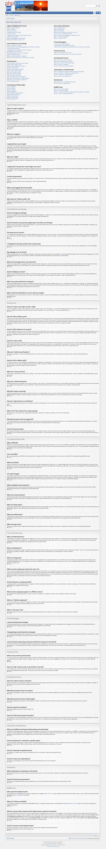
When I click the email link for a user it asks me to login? (20, 57)
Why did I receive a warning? (14, 75)
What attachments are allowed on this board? (65, 81)
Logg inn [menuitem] (97, 13)
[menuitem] (94, 13)
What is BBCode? (11, 86)
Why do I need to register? (13, 27)
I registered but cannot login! (14, 32)
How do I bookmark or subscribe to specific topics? (66, 73)
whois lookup (17, 814)
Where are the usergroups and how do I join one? (65, 32)
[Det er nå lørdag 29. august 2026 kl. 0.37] (98, 19)
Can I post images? (11, 91)
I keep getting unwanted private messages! (64, 45)
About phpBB (18, 795)
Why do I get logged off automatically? (16, 38)
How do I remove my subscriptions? (62, 76)
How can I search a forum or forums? (63, 60)
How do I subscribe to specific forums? (63, 74)
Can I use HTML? (11, 88)
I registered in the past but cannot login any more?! (19, 35)
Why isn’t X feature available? (61, 90)
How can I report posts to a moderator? (16, 76)
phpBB (61, 255)
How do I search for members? (61, 64)
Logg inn (12, 15)
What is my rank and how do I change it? (17, 56)
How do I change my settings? (14, 45)
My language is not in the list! (14, 51)
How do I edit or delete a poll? (14, 70)
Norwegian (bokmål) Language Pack (48, 844)
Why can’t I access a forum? (14, 72)
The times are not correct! (13, 48)
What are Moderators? (59, 29)
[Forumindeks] (26, 6)
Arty (48, 843)
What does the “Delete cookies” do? (15, 39)
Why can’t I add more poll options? (15, 69)
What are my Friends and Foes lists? (63, 52)
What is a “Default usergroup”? (61, 36)
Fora (11, 12)
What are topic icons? (12, 99)
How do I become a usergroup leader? (63, 33)
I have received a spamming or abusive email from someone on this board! (72, 47)
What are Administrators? (60, 27)
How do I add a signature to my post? (16, 66)
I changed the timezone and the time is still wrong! (19, 50)
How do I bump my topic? (13, 81)
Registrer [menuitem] (100, 13)
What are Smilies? (11, 90)
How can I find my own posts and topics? (64, 66)
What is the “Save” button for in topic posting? (18, 78)
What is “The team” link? (60, 38)
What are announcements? (13, 94)
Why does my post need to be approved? (17, 79)
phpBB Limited (47, 793)
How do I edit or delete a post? (14, 64)
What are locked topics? (13, 97)
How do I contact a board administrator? (63, 93)
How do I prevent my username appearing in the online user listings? (23, 47)
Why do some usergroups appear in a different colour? (67, 35)
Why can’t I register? (12, 30)
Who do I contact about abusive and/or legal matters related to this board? (71, 92)
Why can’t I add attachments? (14, 73)
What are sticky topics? (12, 96)
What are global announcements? (15, 93)
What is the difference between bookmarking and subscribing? (69, 71)
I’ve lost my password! (12, 36)
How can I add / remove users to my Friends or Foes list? (68, 54)
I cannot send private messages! (62, 44)
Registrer (18, 15)
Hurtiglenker (7, 13)
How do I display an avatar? (13, 54)
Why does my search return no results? (63, 61)
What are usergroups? (59, 30)
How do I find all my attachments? (62, 83)
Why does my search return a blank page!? (64, 62)
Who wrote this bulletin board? (61, 89)
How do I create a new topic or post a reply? (17, 63)
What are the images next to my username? (17, 53)
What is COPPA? (11, 29)
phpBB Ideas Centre (72, 803)
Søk (7, 15)
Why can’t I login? (11, 33)
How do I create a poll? (12, 67)
